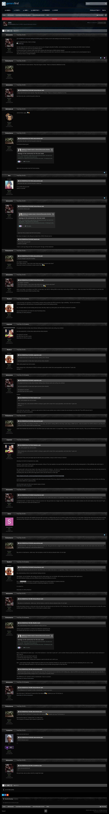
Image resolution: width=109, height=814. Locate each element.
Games (25, 10)
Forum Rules (47, 10)
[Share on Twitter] (3, 795)
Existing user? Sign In (95, 10)
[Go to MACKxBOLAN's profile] (9, 117)
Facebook (105, 15)
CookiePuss (9, 730)
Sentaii (35, 239)
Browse (8, 10)
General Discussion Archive (30, 24)
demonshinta (13, 24)
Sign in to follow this (93, 22)
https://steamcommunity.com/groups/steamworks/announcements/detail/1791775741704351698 (40, 475)
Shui (9, 175)
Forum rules (54, 18)
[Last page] (11, 31)
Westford (9, 298)
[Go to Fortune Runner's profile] (9, 69)
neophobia (9, 324)
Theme (3, 811)
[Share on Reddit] (7, 795)
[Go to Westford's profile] (9, 308)
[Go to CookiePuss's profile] (9, 738)
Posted (21, 34)
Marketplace (36, 10)
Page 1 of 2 (16, 30)
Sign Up (104, 10)
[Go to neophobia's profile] (9, 333)
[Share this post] (105, 34)
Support (56, 10)
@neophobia (23, 581)
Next (8, 30)
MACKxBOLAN (9, 109)
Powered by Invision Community (100, 811)
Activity (17, 10)
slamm (9, 513)
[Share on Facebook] (5, 795)
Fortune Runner (9, 61)
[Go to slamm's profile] (9, 522)
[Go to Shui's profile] (9, 185)
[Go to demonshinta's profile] (5, 24)
